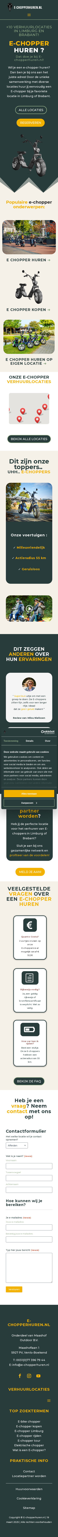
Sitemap (29, 1508)
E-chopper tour (29, 1440)
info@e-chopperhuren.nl (30, 1365)
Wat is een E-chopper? (29, 1450)
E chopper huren (28, 260)
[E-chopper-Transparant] (29, 176)
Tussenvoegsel (13, 1172)
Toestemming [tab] (11, 741)
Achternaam (12, 1184)
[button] (38, 420)
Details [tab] (29, 741)
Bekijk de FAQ (29, 1081)
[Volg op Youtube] (38, 1376)
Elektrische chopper (29, 1445)
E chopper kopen (26, 310)
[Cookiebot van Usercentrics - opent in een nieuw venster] (41, 732)
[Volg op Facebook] (20, 1376)
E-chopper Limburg (29, 1431)
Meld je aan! (30, 872)
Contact (29, 1471)
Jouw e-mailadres (15, 1222)
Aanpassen (27, 802)
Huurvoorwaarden (29, 1489)
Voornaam (11, 1160)
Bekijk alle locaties (29, 439)
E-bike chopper (29, 1421)
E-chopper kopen (29, 1426)
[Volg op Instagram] (29, 1376)
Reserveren (30, 123)
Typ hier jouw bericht (22, 1250)
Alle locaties (31, 110)
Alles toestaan (29, 793)
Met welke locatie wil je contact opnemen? (23, 1138)
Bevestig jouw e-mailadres (19, 1233)
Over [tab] (47, 741)
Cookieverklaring (29, 1498)
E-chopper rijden (29, 1436)
